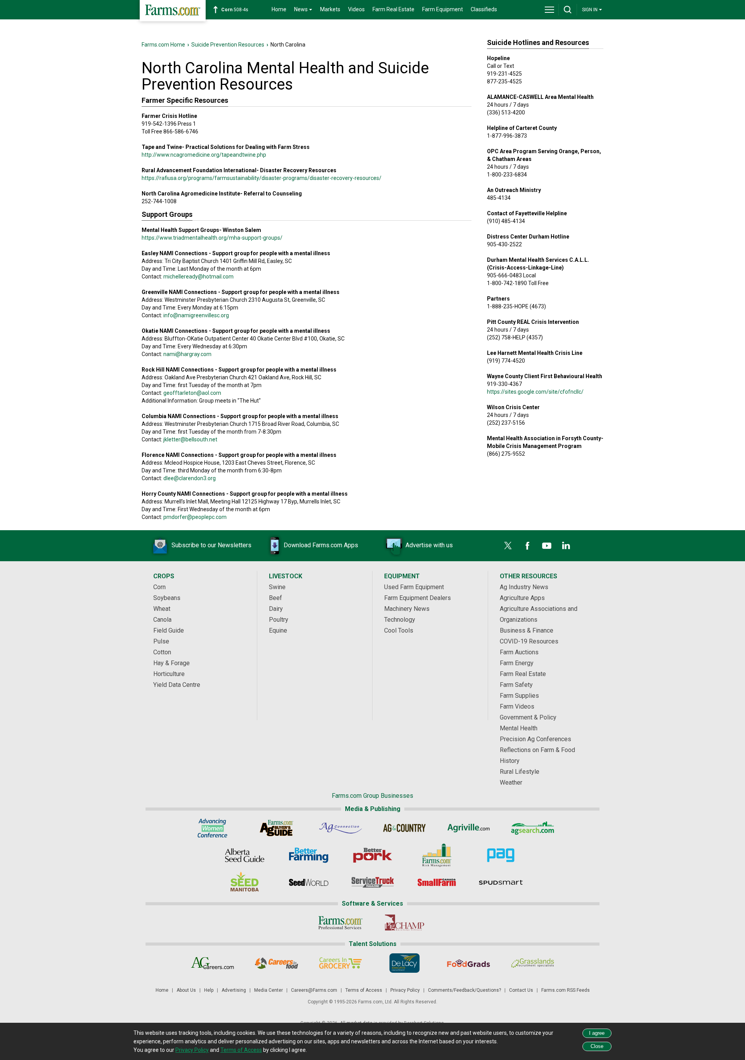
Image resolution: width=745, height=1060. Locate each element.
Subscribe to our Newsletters (211, 545)
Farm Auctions (519, 652)
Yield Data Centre (176, 684)
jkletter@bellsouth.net (190, 439)
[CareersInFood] (276, 963)
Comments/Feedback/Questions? (464, 990)
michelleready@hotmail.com (198, 276)
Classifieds (484, 9)
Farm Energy (517, 663)
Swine (277, 587)
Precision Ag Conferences (535, 739)
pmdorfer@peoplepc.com (195, 517)
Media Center (268, 990)
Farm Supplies (519, 695)
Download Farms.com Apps (321, 545)
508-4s (234, 9)
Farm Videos (517, 706)
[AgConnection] (340, 828)
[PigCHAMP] (404, 922)
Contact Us (521, 990)
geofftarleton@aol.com (192, 393)
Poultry (278, 619)
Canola (162, 619)
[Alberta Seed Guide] (244, 855)
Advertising (234, 990)
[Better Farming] (308, 855)
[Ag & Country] (404, 828)
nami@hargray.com (187, 354)
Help (208, 990)
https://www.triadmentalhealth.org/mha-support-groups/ (212, 238)
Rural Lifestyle (519, 771)
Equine (278, 630)
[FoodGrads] (468, 963)
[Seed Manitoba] (244, 882)
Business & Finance (526, 630)
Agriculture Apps (522, 598)
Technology (399, 619)
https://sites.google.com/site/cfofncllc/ (535, 392)
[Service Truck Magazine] (372, 882)
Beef (275, 598)
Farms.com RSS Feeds (565, 990)
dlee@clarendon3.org (189, 478)
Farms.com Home (163, 45)
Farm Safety (516, 684)
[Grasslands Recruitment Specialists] (532, 963)
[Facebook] (527, 545)
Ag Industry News (524, 587)
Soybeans (166, 598)
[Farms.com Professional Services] (340, 922)
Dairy (276, 608)
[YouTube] (546, 545)
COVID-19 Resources (529, 641)
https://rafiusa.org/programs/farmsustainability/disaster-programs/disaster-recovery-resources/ (261, 178)
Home (279, 9)
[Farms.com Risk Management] (436, 855)
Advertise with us (429, 545)
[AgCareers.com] (212, 963)
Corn (159, 587)
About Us (186, 990)
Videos (356, 9)
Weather (511, 782)
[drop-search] (567, 10)
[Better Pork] (372, 855)
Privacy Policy (405, 990)
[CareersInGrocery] (340, 963)
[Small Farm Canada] (436, 882)
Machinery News (407, 608)
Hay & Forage (171, 663)
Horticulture (169, 674)
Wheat (161, 608)
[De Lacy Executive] (404, 963)
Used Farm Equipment (414, 587)
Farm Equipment (442, 9)
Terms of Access (363, 990)
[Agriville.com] (468, 828)
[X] (508, 545)
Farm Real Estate (393, 9)
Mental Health (518, 728)
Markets (330, 9)
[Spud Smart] (500, 882)
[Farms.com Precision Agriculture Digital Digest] (500, 855)
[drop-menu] (549, 10)
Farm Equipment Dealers (417, 598)
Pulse (161, 641)
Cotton (162, 652)
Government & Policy (528, 717)
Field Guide (168, 630)
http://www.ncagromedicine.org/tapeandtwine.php (204, 155)
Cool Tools (398, 630)
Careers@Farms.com (314, 990)
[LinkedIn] (566, 545)
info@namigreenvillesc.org (196, 315)
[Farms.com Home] (173, 10)
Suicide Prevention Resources (227, 45)
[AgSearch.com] (532, 828)
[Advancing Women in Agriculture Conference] (212, 828)
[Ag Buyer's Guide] (276, 828)
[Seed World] (308, 882)
